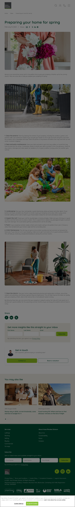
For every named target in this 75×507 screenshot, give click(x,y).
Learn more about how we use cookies (54, 500)
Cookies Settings (18, 503)
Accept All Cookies (32, 503)
